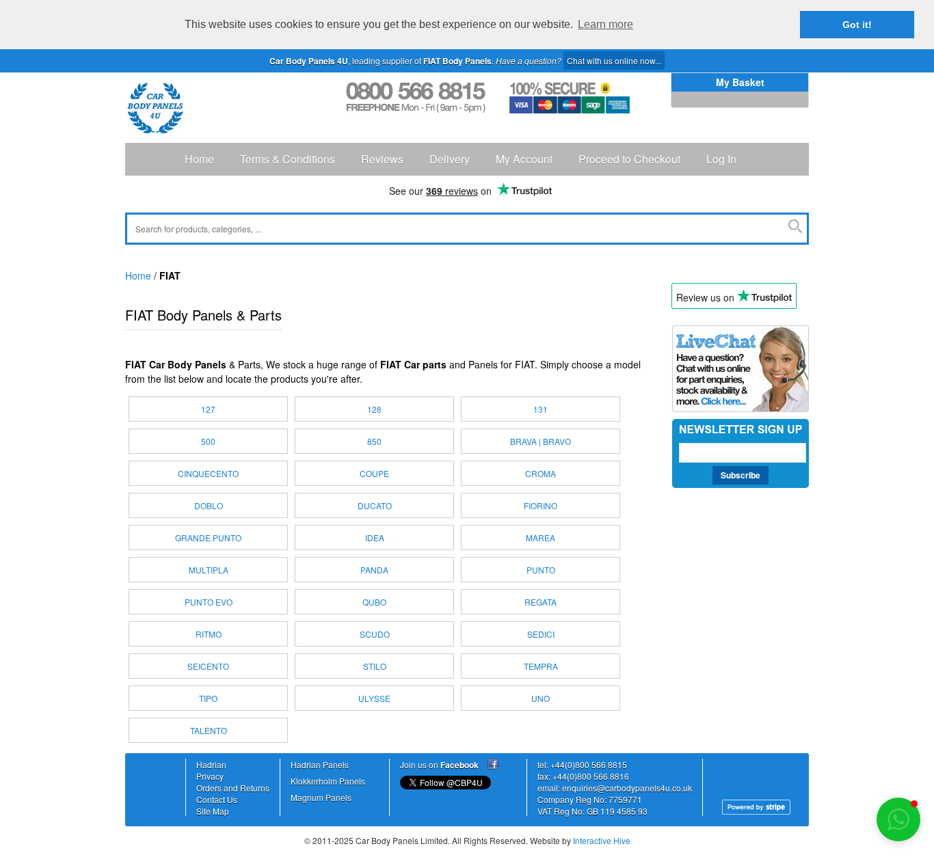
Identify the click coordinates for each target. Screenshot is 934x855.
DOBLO (208, 505)
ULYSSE (374, 698)
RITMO (209, 634)
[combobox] (467, 229)
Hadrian (211, 764)
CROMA (540, 473)
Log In (721, 159)
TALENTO (208, 730)
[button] (898, 819)
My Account (524, 159)
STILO (374, 666)
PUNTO (540, 569)
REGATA (540, 602)
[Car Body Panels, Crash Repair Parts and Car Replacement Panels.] (155, 107)
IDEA (374, 537)
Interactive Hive (601, 840)
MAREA (540, 537)
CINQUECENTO (208, 473)
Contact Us (216, 799)
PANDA (374, 569)
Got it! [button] (857, 24)
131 (540, 409)
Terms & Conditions (287, 159)
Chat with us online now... (614, 60)
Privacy (210, 776)
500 (208, 441)
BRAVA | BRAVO (540, 441)
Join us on (439, 764)
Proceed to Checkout (629, 159)
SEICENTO (208, 666)
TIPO (208, 698)
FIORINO (540, 505)
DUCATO (375, 505)
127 (208, 409)
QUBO (374, 602)
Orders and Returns (232, 787)
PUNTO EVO (208, 602)
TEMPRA (541, 666)
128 (374, 409)
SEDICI (541, 634)
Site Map (212, 811)
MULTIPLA (208, 569)
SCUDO (375, 634)
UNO (540, 698)
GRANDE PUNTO (208, 537)
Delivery (449, 159)
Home (199, 159)
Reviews (382, 159)
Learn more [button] (605, 24)
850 (374, 441)
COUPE (374, 473)
